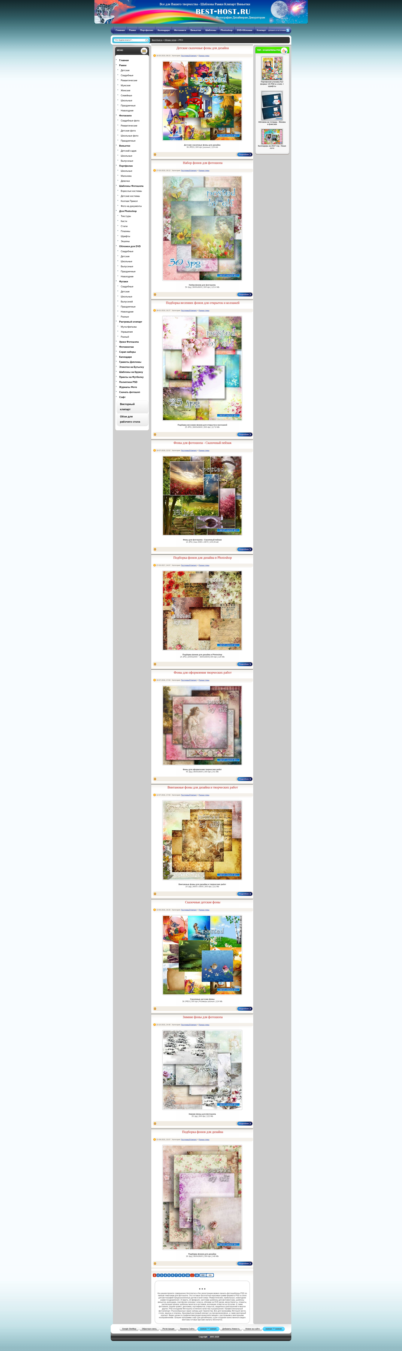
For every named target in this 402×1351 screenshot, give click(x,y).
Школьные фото (129, 135)
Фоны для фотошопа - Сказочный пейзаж (203, 443)
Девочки (125, 181)
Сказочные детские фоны (202, 902)
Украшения (127, 331)
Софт (122, 397)
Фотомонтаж (126, 346)
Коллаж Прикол (129, 201)
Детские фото (128, 130)
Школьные (126, 100)
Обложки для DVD (130, 246)
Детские (125, 70)
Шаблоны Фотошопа (131, 186)
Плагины (125, 231)
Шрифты (125, 236)
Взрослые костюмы (131, 191)
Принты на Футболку (131, 377)
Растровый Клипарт (189, 56)
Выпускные (127, 160)
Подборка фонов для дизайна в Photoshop (202, 557)
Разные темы (204, 56)
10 (187, 1275)
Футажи (123, 281)
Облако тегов (170, 40)
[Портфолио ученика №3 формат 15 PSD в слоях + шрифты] (272, 79)
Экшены (125, 241)
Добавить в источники (277, 30)
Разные (125, 316)
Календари (164, 30)
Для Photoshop (128, 211)
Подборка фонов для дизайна (202, 1132)
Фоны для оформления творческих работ (203, 672)
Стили (124, 226)
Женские (125, 90)
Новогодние (127, 110)
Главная (120, 30)
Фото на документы (131, 206)
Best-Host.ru (157, 40)
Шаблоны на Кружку (131, 372)
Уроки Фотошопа (129, 341)
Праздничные (128, 105)
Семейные (126, 95)
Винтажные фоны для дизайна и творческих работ (203, 787)
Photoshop (227, 30)
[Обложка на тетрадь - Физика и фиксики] (272, 119)
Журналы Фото (128, 387)
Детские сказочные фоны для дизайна (203, 48)
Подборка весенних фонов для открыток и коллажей (202, 303)
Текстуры (126, 216)
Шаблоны (210, 30)
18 (197, 1275)
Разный (125, 336)
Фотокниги (180, 30)
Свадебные (127, 75)
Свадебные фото (130, 120)
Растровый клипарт (130, 321)
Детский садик (128, 150)
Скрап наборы (127, 352)
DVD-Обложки (244, 30)
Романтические (129, 80)
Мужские (125, 85)
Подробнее (244, 154)
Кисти (124, 221)
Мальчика (126, 176)
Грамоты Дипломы (130, 362)
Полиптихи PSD (128, 382)
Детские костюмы (130, 196)
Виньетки (195, 30)
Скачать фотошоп (129, 392)
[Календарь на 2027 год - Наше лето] (272, 143)
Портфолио (146, 30)
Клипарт (261, 30)
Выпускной (127, 301)
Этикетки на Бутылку (131, 367)
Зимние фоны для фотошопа (203, 1017)
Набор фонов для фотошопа (203, 163)
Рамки (132, 30)
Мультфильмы (129, 326)
